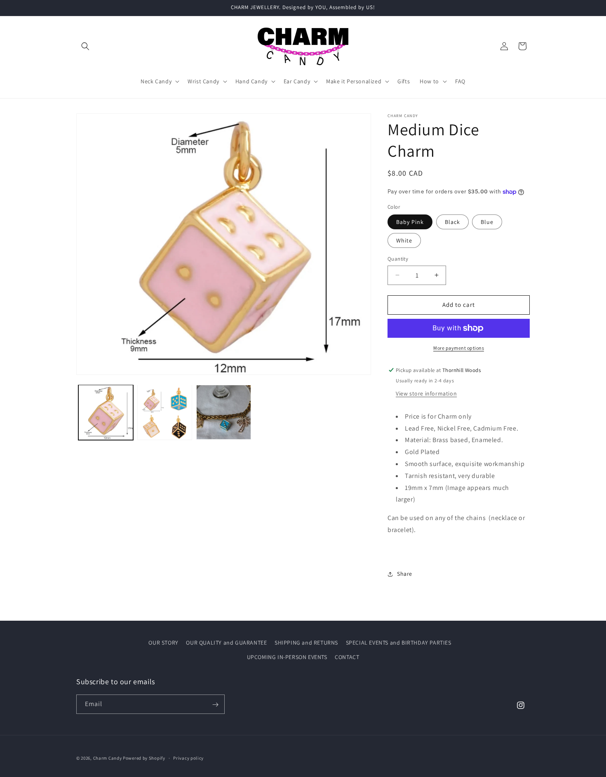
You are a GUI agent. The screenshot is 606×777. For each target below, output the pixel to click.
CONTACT (347, 657)
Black (452, 222)
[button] (85, 46)
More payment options (458, 348)
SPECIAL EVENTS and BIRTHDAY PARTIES (398, 642)
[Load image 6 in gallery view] (223, 412)
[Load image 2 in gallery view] (164, 412)
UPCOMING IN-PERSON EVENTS (287, 657)
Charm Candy (107, 758)
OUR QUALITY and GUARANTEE (226, 642)
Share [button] (404, 573)
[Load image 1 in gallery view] (105, 412)
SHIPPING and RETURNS (306, 642)
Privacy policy (188, 758)
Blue (487, 222)
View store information (426, 393)
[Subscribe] (215, 704)
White (404, 240)
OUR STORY (163, 642)
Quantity (398, 258)
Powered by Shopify (144, 758)
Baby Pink (410, 222)
